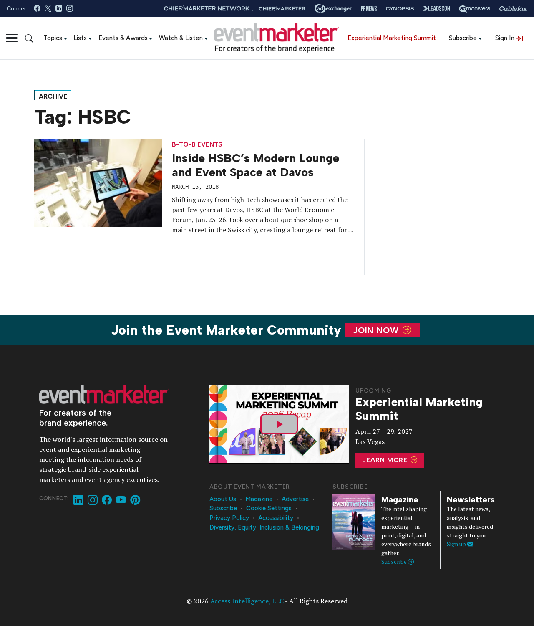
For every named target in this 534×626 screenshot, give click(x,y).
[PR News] (369, 8)
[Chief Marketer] (282, 8)
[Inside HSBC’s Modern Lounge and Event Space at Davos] (98, 182)
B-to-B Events (197, 145)
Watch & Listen (181, 38)
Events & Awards (123, 38)
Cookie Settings (269, 508)
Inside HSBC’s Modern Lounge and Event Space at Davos (255, 165)
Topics (52, 38)
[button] (11, 38)
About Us (222, 499)
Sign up (457, 544)
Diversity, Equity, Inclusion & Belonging (264, 527)
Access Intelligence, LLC (247, 601)
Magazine (258, 499)
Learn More (386, 460)
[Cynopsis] (400, 8)
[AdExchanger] (333, 8)
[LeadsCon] (436, 8)
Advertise (295, 499)
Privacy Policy (229, 518)
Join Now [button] (377, 330)
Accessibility (275, 518)
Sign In (505, 38)
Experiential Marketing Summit (392, 38)
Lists (80, 38)
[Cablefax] (513, 8)
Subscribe (463, 38)
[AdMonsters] (474, 8)
